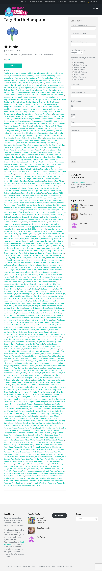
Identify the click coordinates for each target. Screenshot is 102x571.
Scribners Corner (22, 385)
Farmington (20, 195)
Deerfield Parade (10, 159)
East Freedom (9, 174)
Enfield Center (9, 193)
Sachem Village (54, 375)
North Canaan (21, 310)
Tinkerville (47, 432)
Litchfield (43, 262)
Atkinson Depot (9, 80)
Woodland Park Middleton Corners (16, 483)
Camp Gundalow (29, 111)
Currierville (31, 154)
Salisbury (36, 377)
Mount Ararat (49, 293)
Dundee (43, 166)
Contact (82, 2)
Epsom (23, 193)
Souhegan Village (21, 394)
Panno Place (40, 339)
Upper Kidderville (56, 437)
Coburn (40, 135)
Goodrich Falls (55, 212)
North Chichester (10, 313)
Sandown (46, 380)
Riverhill (39, 365)
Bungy (45, 109)
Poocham (7, 356)
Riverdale (31, 365)
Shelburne (56, 387)
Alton (24, 75)
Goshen (30, 214)
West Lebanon (9, 464)
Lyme (45, 272)
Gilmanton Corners (16, 210)
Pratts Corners (18, 358)
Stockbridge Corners (17, 418)
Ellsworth (7, 190)
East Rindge (26, 178)
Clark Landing (58, 133)
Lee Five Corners (30, 260)
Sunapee (35, 423)
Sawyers (35, 382)
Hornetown (16, 241)
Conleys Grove (45, 140)
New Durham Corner (46, 301)
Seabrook (32, 385)
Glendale (60, 210)
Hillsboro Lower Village (38, 236)
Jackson (40, 243)
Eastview (54, 186)
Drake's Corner (43, 164)
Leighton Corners (50, 260)
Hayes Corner (52, 229)
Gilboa (50, 207)
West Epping (35, 459)
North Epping (9, 315)
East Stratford (18, 181)
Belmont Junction (10, 92)
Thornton (21, 432)
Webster (48, 447)
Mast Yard (37, 282)
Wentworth (8, 452)
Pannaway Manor (28, 339)
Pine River (35, 351)
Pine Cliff (15, 351)
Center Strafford (54, 123)
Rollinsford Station (43, 370)
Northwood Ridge (41, 332)
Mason (14, 282)
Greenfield (30, 219)
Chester (6, 131)
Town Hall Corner (15, 435)
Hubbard (48, 241)
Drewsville (53, 164)
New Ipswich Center (29, 303)
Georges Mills (9, 207)
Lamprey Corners (38, 255)
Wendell (61, 449)
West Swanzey (33, 468)
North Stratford (17, 325)
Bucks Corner (37, 109)
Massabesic (28, 282)
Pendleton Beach (50, 344)
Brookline (16, 109)
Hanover (14, 226)
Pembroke (20, 344)
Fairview (12, 195)
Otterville (7, 339)
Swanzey (22, 425)
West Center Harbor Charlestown (22, 456)
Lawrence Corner (39, 258)
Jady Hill (57, 243)
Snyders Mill (58, 392)
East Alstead (26, 169)
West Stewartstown (20, 468)
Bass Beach (8, 87)
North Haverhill (15, 317)
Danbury (12, 157)
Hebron (30, 231)
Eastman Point (39, 186)
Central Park (17, 126)
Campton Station (28, 114)
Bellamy (50, 90)
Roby (11, 368)
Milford (26, 289)
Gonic (36, 212)
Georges (62, 205)
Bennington (35, 92)
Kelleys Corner (32, 250)
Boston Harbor (42, 97)
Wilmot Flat (14, 476)
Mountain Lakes (44, 296)
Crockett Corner (15, 152)
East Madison (51, 176)
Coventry (50, 147)
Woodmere (52, 483)
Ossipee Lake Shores (43, 337)
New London (42, 303)
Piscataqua (44, 351)
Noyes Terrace (24, 334)
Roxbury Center (20, 373)
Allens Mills (50, 73)
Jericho (6, 248)
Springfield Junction (11, 413)
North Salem (34, 322)
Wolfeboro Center (35, 480)
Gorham (23, 214)
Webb (43, 447)
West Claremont (55, 456)
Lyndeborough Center (12, 274)
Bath (15, 87)
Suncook (55, 423)
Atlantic (32, 80)
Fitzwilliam (14, 198)
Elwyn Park (38, 190)
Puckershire (53, 358)
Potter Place (52, 356)
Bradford (21, 102)
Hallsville (44, 222)
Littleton (15, 265)
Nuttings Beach (42, 334)
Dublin (6, 166)
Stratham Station (50, 421)
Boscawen (32, 97)
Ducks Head (13, 166)
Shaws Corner (47, 387)
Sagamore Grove (10, 377)
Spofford (30, 411)
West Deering (16, 459)
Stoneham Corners (40, 418)
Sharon (38, 387)
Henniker (59, 231)
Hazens (24, 231)
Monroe (41, 291)
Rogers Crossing (10, 370)
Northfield (17, 329)
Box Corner (8, 102)
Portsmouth (16, 356)
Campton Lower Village (12, 114)
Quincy (28, 361)
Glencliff (53, 210)
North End (57, 313)
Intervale (26, 243)
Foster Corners (52, 200)
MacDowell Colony (31, 274)
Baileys (41, 83)
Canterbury (8, 119)
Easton (48, 186)
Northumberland (42, 329)
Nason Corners (58, 298)
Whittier (23, 473)
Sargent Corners (16, 382)
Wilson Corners (30, 476)
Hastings (23, 229)
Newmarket (51, 305)
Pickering (36, 349)
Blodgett (60, 95)
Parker (59, 339)
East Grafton (19, 174)
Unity (47, 437)
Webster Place (19, 449)
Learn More (10, 66)
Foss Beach (41, 200)
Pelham (12, 344)
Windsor (27, 478)
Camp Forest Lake (15, 111)
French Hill (21, 205)
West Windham (14, 471)
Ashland (45, 78)
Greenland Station (49, 219)
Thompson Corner (10, 432)
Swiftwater (53, 425)
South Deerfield (16, 401)
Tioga (54, 432)
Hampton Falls (39, 224)
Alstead (6, 75)
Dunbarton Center (32, 166)
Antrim (58, 75)
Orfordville (24, 337)
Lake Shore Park (10, 255)
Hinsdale (7, 238)
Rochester (28, 368)
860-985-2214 (94, 2)
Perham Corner (38, 346)
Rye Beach (7, 375)
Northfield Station (28, 329)
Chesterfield (14, 131)
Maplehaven (17, 277)
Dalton (6, 157)
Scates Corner (55, 382)
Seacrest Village (9, 387)
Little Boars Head (54, 262)
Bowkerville (54, 99)
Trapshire (36, 435)
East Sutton (38, 181)
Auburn (51, 80)
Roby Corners (19, 368)
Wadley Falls (34, 440)
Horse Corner (26, 241)
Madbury (42, 274)
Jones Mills (56, 248)
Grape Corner (55, 217)
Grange (24, 217)
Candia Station (47, 116)
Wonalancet (59, 480)
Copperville (8, 145)
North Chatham (48, 310)
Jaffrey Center (14, 246)
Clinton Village (20, 135)
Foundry (61, 200)
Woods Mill (61, 483)
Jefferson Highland (44, 246)
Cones (36, 140)
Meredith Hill (34, 286)
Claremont (33, 133)
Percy (30, 346)
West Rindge (20, 466)
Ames (37, 75)
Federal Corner (30, 195)
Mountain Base (31, 296)
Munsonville (13, 298)
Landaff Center (58, 255)
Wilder (29, 473)
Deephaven (39, 157)
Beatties (60, 87)
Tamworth (8, 428)
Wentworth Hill (32, 452)
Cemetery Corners (10, 121)
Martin (25, 279)
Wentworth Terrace (45, 452)
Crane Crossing (15, 150)
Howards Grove (38, 241)
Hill (37, 234)
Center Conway (37, 121)
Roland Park (21, 370)
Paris (47, 339)
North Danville (33, 313)
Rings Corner (14, 365)
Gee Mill (56, 205)
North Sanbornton (47, 322)
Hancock (7, 226)
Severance (20, 387)
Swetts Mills (44, 425)
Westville (60, 471)
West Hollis (29, 461)
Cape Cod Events (86, 214)
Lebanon (16, 260)
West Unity (56, 468)
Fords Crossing (9, 200)
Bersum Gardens (15, 95)
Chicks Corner (34, 131)
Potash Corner (41, 356)
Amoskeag (51, 75)
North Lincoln (38, 317)
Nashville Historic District (42, 298)
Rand (48, 361)
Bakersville (13, 85)
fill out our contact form (14, 543)
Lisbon (36, 262)
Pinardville (7, 351)
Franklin (46, 202)
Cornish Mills (8, 147)
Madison (49, 274)
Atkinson (59, 78)
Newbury (10, 305)
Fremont (60, 202)
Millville (50, 289)
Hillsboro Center (23, 236)
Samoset (57, 377)
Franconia (38, 202)
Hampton (16, 224)
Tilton (40, 432)
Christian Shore (15, 133)
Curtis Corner (40, 154)
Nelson (6, 301)
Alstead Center (15, 75)
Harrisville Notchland (11, 229)
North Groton (32, 315)
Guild (19, 222)
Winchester (57, 476)
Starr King (45, 413)
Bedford (7, 90)
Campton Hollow (54, 111)
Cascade (49, 119)
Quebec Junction (19, 361)
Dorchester (8, 164)
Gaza (50, 205)
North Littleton (50, 317)
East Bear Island (10, 171)
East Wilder (57, 183)
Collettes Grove (26, 138)
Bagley (35, 83)
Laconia (61, 253)
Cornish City (50, 145)
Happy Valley (45, 226)
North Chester (60, 310)
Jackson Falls (49, 243)
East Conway (42, 171)
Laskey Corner (27, 258)
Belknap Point (41, 90)
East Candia (21, 171)
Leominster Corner (11, 262)
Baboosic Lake (15, 83)
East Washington (30, 183)
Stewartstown (13, 416)
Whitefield (16, 473)
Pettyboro (28, 349)
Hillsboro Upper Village (55, 236)
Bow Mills (45, 99)
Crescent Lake (49, 150)
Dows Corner (32, 164)
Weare (60, 444)
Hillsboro (12, 236)
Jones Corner (46, 248)
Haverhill (43, 229)
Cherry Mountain (50, 128)
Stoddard (28, 418)
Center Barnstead (24, 121)
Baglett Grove (27, 83)
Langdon (7, 258)
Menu (94, 8)
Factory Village (52, 193)
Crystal (23, 154)
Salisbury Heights (46, 377)
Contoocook (55, 140)
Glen (48, 210)
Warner (18, 442)
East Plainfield (15, 178)
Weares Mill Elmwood (32, 447)
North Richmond (10, 322)
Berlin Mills (56, 92)
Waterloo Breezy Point (12, 444)
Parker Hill (7, 341)
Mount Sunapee (20, 296)
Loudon (46, 267)
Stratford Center (15, 421)
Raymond (10, 363)
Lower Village (25, 272)
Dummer (22, 166)
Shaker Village (30, 387)
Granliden (37, 217)
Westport (53, 471)
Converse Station (10, 143)
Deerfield (47, 157)
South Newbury (45, 406)
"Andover (7, 73)
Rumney (30, 373)
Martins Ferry (58, 279)
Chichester (24, 131)
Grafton (6, 217)
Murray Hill (22, 298)
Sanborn (7, 380)
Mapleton (26, 277)
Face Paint (24, 2)
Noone (26, 308)
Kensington (13, 253)
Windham (7, 478)
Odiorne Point (54, 334)
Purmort (61, 358)
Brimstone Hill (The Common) (25, 107)
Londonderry (53, 265)
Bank (26, 85)
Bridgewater (8, 107)
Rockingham (37, 368)
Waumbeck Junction (41, 444)
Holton (37, 238)
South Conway (31, 399)
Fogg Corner (47, 198)
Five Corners (37, 198)
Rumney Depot (39, 373)
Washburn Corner (34, 442)
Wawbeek (53, 444)
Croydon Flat (57, 152)
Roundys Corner (56, 370)
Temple (39, 428)
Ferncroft (46, 195)
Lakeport (20, 255)
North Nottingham (33, 320)
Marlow (53, 277)
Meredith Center (23, 286)
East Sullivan (29, 181)
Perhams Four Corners (53, 346)
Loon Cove (13, 267)
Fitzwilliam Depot (25, 198)
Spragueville (39, 411)
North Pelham (46, 320)
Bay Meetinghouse (24, 87)
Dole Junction (60, 162)
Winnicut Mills (45, 478)
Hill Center (43, 234)
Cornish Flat (59, 145)
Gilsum (43, 210)
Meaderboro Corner (49, 282)
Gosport (53, 214)
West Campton (54, 454)
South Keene (16, 404)
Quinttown (41, 361)
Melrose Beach (28, 284)
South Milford (34, 406)
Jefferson (33, 246)
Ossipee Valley (57, 337)
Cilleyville (25, 133)
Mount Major (8, 296)
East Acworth (15, 169)
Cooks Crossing (40, 143)
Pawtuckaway (51, 341)
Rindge (6, 365)
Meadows (19, 284)
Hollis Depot (29, 238)
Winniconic (35, 478)
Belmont (57, 90)
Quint (34, 361)
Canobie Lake (59, 116)
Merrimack (14, 289)
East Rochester (37, 178)
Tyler (28, 437)
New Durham (34, 301)
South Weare (8, 411)
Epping (17, 193)
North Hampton (44, 315)
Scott (13, 385)
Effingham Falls (32, 188)
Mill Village (43, 289)
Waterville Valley (27, 444)
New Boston (14, 301)
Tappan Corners (18, 428)
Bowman (62, 99)
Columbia (47, 138)
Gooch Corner (44, 212)
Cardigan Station (33, 119)
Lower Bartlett (42, 270)
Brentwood (54, 102)
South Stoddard (35, 409)
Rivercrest (24, 365)
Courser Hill (42, 147)
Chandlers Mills (50, 126)
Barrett (46, 85)
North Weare (28, 327)
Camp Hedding (41, 111)
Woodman (43, 483)
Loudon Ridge (9, 270)
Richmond (45, 363)
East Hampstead (43, 174)
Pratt (10, 358)
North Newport (19, 320)
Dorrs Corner (17, 164)
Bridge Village (52, 104)
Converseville (22, 143)
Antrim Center (9, 78)
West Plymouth (9, 466)
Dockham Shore (15, 162)
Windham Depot (17, 478)
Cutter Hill (57, 154)
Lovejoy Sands (20, 270)
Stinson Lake (48, 416)
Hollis (22, 238)
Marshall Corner (17, 279)
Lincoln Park (28, 262)
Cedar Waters (58, 119)
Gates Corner (42, 205)
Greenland (38, 219)
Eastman (15, 186)
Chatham (32, 128)
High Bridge (22, 234)
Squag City (23, 413)
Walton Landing (9, 442)
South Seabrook (22, 409)
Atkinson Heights (22, 80)
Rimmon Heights (56, 363)
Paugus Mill (41, 341)
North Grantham (20, 315)
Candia (23, 116)
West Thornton (45, 468)
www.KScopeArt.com (82, 182)
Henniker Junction (10, 234)
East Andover (45, 169)
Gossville (60, 214)
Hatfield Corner (33, 229)
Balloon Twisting (36, 2)
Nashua (30, 298)
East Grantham (30, 174)
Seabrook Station (56, 385)
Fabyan (43, 193)
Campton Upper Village (43, 114)
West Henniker (18, 461)
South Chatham (19, 399)
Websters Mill (31, 449)
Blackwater (48, 95)
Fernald (40, 195)
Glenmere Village (10, 212)
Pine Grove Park (25, 351)
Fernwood (55, 195)
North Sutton (29, 325)
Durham (7, 169)
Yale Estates (26, 485)
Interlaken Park (17, 243)
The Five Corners (48, 428)
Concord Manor (16, 140)
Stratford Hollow (29, 421)
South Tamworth (58, 409)
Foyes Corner (19, 202)
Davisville (31, 157)
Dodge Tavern (48, 162)
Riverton (54, 365)
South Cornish (43, 399)
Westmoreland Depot (41, 471)
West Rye (40, 466)
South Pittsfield (10, 409)
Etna (33, 193)
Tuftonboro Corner (52, 435)
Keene (14, 250)
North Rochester (23, 322)
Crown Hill (41, 152)
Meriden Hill (51, 286)
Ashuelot (52, 78)
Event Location (76, 101)
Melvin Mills (51, 284)
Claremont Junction (45, 133)
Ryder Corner (56, 373)
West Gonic (55, 459)
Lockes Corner (42, 265)
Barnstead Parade (36, 85)
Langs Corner (16, 258)
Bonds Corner (23, 97)
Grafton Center (15, 217)
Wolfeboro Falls (48, 480)
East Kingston (28, 176)
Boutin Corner (54, 97)
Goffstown (29, 212)
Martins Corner (47, 279)
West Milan (19, 464)
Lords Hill (21, 267)
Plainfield (21, 353)
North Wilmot (39, 327)
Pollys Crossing (46, 353)
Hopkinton (8, 241)
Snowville (41, 392)
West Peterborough (56, 464)
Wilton (39, 476)
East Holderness (16, 176)
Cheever (40, 128)
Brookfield (56, 107)
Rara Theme (51, 566)
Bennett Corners (24, 92)
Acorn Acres (16, 73)
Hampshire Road (54, 222)
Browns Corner (26, 109)
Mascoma (7, 282)
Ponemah (56, 353)
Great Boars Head (18, 219)
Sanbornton (28, 380)
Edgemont (13, 188)
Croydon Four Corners (12, 154)
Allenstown (59, 73)
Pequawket (23, 346)
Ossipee (32, 337)
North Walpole (17, 327)
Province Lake (42, 358)
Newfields (18, 305)
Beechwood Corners (27, 90)
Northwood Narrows (26, 332)
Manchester (8, 277)
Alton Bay (30, 75)
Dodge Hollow (27, 162)
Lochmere (23, 265)
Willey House (59, 473)
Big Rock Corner (37, 95)
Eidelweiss (42, 188)
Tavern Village (30, 428)
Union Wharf (40, 437)
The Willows (34, 430)
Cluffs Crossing (31, 135)
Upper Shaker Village (11, 440)
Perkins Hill (8, 349)
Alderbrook (32, 73)
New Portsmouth (53, 303)
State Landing (55, 413)
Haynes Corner (15, 231)
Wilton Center (47, 476)
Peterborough (18, 349)
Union (32, 437)
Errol (28, 193)
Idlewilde (7, 243)
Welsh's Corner (52, 449)
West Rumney (31, 466)
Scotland (7, 385)
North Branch (58, 308)
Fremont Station (10, 205)
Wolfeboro (24, 480)
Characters (62, 2)
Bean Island (43, 87)
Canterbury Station (20, 119)
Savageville (27, 382)
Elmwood (15, 190)
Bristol (39, 107)
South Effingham (29, 401)
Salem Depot (27, 377)
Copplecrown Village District (23, 145)
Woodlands (34, 483)
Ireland (33, 243)
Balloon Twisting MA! (23, 566)
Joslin (63, 248)
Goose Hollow (14, 214)
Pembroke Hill (29, 344)
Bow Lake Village (34, 99)
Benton (43, 92)
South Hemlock (54, 401)
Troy (42, 435)
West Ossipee (43, 464)
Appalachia (19, 78)
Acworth (24, 73)
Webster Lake (57, 447)
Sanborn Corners (17, 380)
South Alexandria (46, 394)
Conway (31, 143)
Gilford (55, 207)
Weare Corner (9, 447)
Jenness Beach (57, 246)
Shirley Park (16, 389)
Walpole (61, 440)
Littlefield (7, 265)
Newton (7, 308)
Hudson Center (57, 241)
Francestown (29, 202)
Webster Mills (9, 449)
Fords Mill (19, 200)
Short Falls (26, 389)
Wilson (21, 476)
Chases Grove (14, 128)
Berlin (49, 92)
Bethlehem (27, 95)
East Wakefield (17, 183)
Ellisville (55, 188)
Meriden (43, 286)
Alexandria (41, 73)
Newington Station (39, 305)
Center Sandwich (40, 123)
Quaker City (8, 361)
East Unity (7, 183)
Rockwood (47, 368)
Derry (25, 159)
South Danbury (54, 399)
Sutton (6, 425)
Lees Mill (40, 260)
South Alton (57, 394)
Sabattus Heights (41, 375)
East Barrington (57, 169)
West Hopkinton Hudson (43, 461)
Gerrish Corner (26, 207)
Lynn (22, 274)
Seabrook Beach (43, 385)
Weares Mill (18, 447)
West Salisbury (50, 466)
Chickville (43, 131)
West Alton (58, 452)
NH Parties (11, 46)
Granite (30, 217)
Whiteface (7, 473)
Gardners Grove (31, 205)
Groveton (13, 222)
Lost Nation (30, 267)
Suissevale (21, 423)
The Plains (14, 430)
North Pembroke (58, 320)
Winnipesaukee (56, 478)
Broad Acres (47, 107)
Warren (24, 442)
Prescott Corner (31, 358)
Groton (6, 222)
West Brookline (42, 454)
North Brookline (10, 310)
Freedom (53, 202)
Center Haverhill (15, 123)
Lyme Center (52, 272)
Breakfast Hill (44, 102)
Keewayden (22, 250)
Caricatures (72, 2)
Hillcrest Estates (54, 234)
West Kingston (58, 461)
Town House (27, 435)
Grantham (46, 217)
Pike (60, 349)
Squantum (32, 413)
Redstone (18, 363)
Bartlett (61, 85)
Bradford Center (32, 102)
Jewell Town (14, 248)
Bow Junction (22, 99)
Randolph (53, 361)
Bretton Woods (25, 104)
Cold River (7, 138)
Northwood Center (11, 332)
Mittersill (20, 291)
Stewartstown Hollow (27, 416)
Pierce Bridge (45, 349)
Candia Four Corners (34, 116)
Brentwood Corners (11, 104)
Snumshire (49, 392)
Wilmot (6, 476)
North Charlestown (34, 310)
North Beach (48, 308)
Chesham (60, 128)
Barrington (54, 85)
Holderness (15, 238)
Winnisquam (8, 480)
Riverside (46, 365)
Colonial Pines (38, 138)
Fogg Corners (57, 198)
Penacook (39, 344)
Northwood (53, 329)
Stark (39, 413)
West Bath (32, 454)
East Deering (52, 171)
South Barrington (23, 397)
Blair (55, 95)
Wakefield (44, 440)
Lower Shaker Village (11, 272)
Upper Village (24, 440)
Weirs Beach (41, 449)
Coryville (17, 147)
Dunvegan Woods (52, 166)
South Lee (51, 404)
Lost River (39, 267)
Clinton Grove (9, 135)
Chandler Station (38, 126)
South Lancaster (40, 404)
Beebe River (15, 90)
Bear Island (52, 87)
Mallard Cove (58, 274)
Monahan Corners (31, 291)
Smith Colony (51, 389)
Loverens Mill (31, 270)
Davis (25, 157)
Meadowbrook (9, 284)
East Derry (62, 171)
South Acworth (33, 394)
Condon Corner (28, 140)
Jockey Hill (24, 248)
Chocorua (50, 131)
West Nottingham (30, 464)
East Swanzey (49, 181)
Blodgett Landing (10, 97)
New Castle (24, 301)
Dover (25, 164)
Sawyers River (44, 382)
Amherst (43, 75)
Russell (48, 373)
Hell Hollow (38, 231)
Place (6, 353)
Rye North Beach (27, 375)
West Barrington (21, 454)
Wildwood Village (47, 473)
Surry (61, 423)
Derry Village (33, 159)
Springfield (59, 411)
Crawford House (28, 150)
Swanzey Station (32, 425)
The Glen (59, 428)
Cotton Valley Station (29, 147)
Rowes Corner (9, 373)
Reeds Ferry (27, 363)
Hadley (24, 222)
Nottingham (53, 332)
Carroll (43, 119)
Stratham (39, 421)
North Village (51, 325)
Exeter (38, 193)
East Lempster (39, 176)
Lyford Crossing (36, 272)
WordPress (68, 566)
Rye (63, 373)
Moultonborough (10, 293)
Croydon (48, 152)
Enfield (58, 190)
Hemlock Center (49, 231)
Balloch (21, 85)
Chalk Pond (27, 126)
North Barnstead (36, 308)
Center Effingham (50, 121)
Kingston (41, 253)
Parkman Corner (18, 341)
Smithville (33, 392)
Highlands (31, 234)
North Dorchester (46, 313)
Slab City (42, 389)
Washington (46, 442)
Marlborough (45, 277)
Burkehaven (53, 109)
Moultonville (38, 293)
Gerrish (17, 207)
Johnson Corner (35, 248)
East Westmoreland (45, 183)
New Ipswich (16, 303)
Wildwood (36, 473)
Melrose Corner (40, 284)
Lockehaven (31, 265)
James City (25, 246)
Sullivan (28, 423)
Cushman (49, 154)
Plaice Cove (13, 353)
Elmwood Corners (26, 190)
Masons (20, 282)
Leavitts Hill (8, 260)
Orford (16, 337)
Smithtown (25, 392)
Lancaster (48, 255)
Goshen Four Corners (41, 214)
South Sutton (46, 409)
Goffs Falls (21, 212)
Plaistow (29, 353)
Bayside (35, 87)
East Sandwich (49, 178)
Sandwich (54, 380)
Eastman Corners (26, 186)
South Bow (35, 397)
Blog (7, 70)
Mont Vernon (50, 291)
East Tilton (59, 181)
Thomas (56, 430)
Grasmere (7, 219)
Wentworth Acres (19, 452)
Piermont (54, 349)
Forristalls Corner (30, 200)
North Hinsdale (27, 317)
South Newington (58, 406)
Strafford (51, 418)
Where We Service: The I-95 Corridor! (86, 206)
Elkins (49, 188)
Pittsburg (52, 351)
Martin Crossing (35, 279)
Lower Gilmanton (55, 270)
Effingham (22, 188)
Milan (21, 289)
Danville (19, 157)
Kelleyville (42, 250)
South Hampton (42, 401)
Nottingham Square (11, 334)
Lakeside (27, 255)
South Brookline (45, 397)
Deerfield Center (58, 157)
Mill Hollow (34, 289)
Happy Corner (35, 226)
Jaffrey (6, 246)
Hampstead (8, 224)
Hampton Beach (27, 224)
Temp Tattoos (50, 2)
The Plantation (24, 430)
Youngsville (36, 485)
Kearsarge (7, 250)
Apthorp (27, 78)
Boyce (15, 102)
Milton (56, 289)
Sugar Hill (12, 423)
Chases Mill (24, 128)
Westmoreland (26, 471)
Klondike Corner (52, 253)
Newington (27, 305)
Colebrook (16, 138)
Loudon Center (55, 267)
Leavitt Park (59, 258)
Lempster (61, 260)
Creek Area (39, 150)
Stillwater (39, 416)
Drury (60, 164)
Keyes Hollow (24, 253)
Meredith (12, 286)
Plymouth (36, 353)
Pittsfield (60, 351)
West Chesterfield (42, 456)
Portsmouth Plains (29, 356)
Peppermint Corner (11, 346)
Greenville (60, 219)
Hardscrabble (56, 226)
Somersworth (9, 394)
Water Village (56, 442)
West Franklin (45, 459)
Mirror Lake (12, 291)
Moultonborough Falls (25, 293)
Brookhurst (8, 109)
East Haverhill (56, 174)
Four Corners (8, 202)
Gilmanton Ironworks (32, 210)
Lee (22, 260)
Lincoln (21, 262)
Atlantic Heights (42, 80)
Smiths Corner (14, 392)
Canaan (56, 114)
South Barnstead (10, 397)
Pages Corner (16, 339)
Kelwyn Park (51, 250)
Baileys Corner (50, 83)
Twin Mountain (19, 437)
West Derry (26, 459)
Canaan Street (14, 116)
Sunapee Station (45, 423)
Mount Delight (60, 293)
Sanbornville (37, 380)
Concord (55, 138)
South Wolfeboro (20, 411)
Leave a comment (25, 51)
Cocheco (47, 135)
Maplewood (35, 277)
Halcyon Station (34, 222)
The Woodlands (46, 430)
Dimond (52, 159)
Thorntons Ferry (32, 432)
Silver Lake (34, 389)
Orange (11, 337)
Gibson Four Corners (39, 207)
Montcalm (59, 291)
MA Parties (84, 223)
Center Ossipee (27, 123)
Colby (62, 135)
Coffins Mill (55, 135)
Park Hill (53, 339)
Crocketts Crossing (29, 152)
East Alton (35, 169)
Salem (19, 377)
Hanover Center (23, 226)
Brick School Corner (38, 104)
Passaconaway (30, 341)
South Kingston (27, 404)
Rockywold (56, 368)
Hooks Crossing (47, 238)
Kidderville (33, 253)
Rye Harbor (16, 375)
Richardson (36, 363)
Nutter (33, 334)
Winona (16, 480)
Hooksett (57, 238)
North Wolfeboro (51, 327)
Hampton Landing (52, 224)
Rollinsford (31, 370)
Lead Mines (50, 258)
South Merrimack (21, 406)
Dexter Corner (43, 159)
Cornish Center (39, 145)
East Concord (31, 171)
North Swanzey (40, 325)
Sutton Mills (14, 425)
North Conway (22, 313)
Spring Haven (49, 411)
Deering (20, 159)
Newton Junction (16, 308)
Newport (60, 305)
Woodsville (17, 485)
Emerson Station (49, 190)
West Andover (9, 454)
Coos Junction (52, 143)
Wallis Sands (53, 440)
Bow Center (12, 99)
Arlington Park (35, 78)
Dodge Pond (38, 162)
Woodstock (8, 485)
